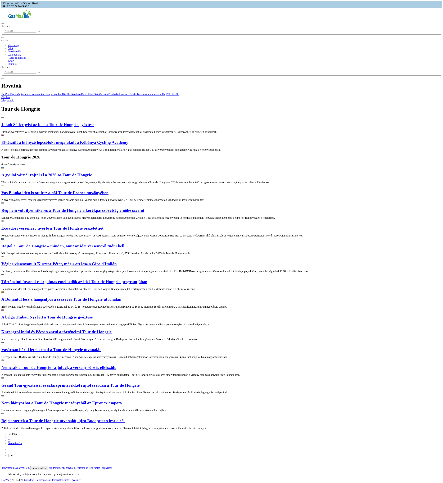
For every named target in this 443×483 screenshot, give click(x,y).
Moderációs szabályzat (61, 467)
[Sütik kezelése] (6, 40)
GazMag (6, 480)
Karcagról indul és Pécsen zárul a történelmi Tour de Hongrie (56, 332)
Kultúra (12, 63)
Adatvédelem (22, 467)
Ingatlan (57, 94)
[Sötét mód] (2, 40)
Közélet (66, 94)
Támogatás (106, 467)
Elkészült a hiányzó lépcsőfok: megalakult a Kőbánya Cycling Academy (64, 142)
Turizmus (142, 94)
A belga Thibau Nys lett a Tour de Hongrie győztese (47, 317)
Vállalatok (154, 94)
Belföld (5, 94)
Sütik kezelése (39, 468)
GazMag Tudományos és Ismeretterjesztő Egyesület (52, 480)
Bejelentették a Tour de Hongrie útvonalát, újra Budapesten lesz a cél (63, 420)
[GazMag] (19, 17)
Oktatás (98, 94)
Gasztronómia (33, 94)
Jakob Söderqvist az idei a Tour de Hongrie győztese (47, 124)
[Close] (2, 78)
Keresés (5, 26)
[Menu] (2, 23)
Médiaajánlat (81, 467)
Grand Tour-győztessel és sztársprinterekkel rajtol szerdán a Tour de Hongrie (70, 385)
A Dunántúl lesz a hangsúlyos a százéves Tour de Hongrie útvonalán (61, 299)
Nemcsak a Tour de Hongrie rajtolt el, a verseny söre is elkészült (58, 367)
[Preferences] (2, 37)
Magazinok (7, 100)
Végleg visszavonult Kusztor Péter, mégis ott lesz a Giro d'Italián (59, 264)
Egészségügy (17, 94)
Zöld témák (14, 54)
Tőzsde (132, 94)
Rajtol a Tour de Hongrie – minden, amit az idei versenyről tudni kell (62, 246)
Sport (11, 60)
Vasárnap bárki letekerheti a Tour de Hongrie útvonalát (51, 349)
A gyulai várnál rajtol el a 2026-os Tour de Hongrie (46, 175)
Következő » (15, 443)
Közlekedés (14, 51)
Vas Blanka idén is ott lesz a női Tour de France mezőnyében (55, 192)
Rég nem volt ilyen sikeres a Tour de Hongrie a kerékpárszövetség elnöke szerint (72, 210)
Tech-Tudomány (17, 57)
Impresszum (8, 467)
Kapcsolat (94, 467)
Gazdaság (13, 45)
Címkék (5, 97)
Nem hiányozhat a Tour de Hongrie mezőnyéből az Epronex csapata (61, 403)
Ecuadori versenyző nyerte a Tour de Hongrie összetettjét (52, 228)
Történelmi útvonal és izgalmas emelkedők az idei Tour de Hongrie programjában (74, 281)
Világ (11, 48)
